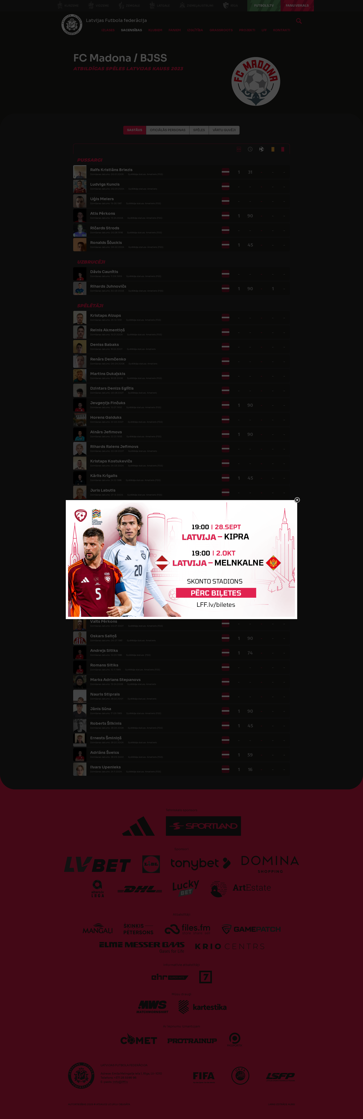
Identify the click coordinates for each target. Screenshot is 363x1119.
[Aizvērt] (297, 500)
